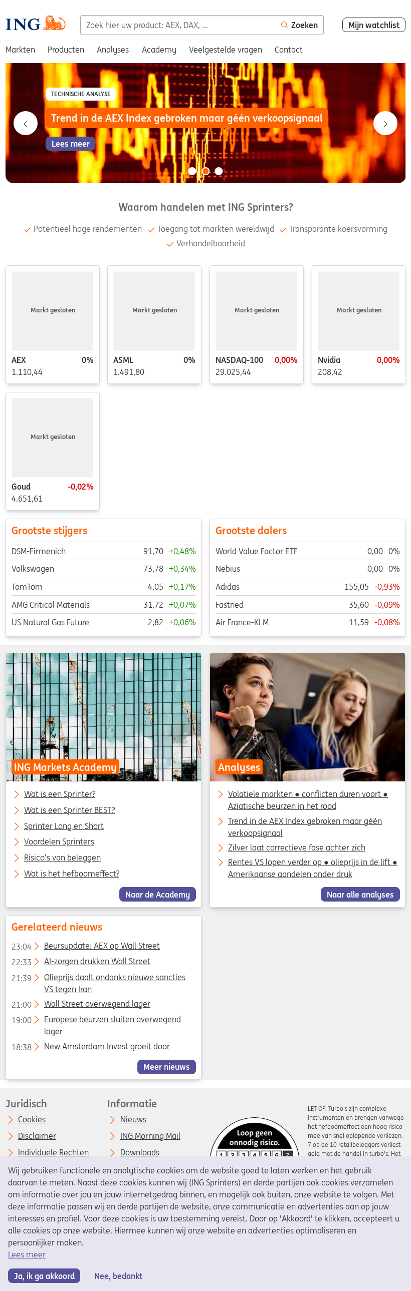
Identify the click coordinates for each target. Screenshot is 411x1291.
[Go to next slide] (385, 123)
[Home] (35, 24)
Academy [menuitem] (159, 50)
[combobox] (178, 25)
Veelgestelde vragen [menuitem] (225, 50)
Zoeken (304, 25)
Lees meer (27, 1254)
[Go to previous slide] (26, 123)
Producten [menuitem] (66, 50)
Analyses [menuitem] (113, 50)
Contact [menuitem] (289, 50)
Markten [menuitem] (20, 50)
